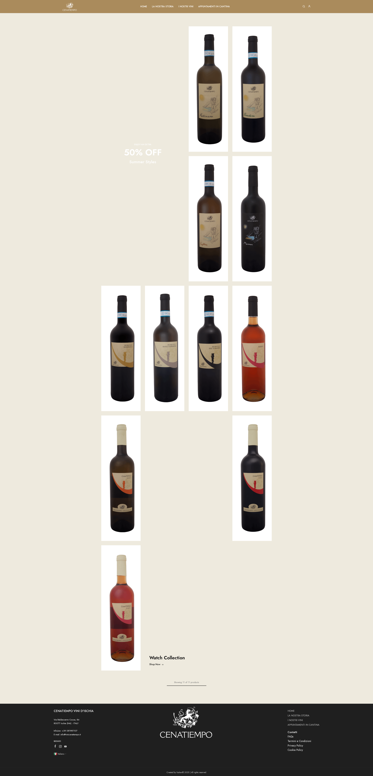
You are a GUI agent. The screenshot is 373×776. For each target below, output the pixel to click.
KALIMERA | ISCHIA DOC (208, 85)
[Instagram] (60, 747)
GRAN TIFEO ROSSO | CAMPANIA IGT (252, 475)
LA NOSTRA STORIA (163, 6)
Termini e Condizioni (299, 741)
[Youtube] (65, 747)
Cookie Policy (295, 750)
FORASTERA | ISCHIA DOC (252, 85)
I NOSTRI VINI (185, 6)
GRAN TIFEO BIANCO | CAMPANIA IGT (121, 475)
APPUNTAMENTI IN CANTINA (214, 6)
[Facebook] (55, 747)
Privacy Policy (295, 745)
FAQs (290, 736)
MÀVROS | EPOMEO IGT (252, 215)
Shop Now (154, 664)
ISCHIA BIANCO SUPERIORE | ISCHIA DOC (165, 345)
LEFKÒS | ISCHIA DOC (208, 215)
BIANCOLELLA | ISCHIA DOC (120, 345)
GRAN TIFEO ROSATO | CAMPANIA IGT (120, 605)
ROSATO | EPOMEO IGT (252, 345)
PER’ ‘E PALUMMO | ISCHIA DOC (208, 345)
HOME (143, 6)
